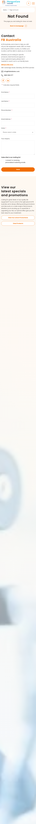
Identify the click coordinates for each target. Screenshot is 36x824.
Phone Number (6, 110)
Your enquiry (5, 138)
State (3, 128)
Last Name (5, 101)
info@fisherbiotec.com (11, 71)
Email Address (6, 119)
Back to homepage (17, 26)
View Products (18, 223)
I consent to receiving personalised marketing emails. (15, 161)
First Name (5, 92)
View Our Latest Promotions (18, 218)
